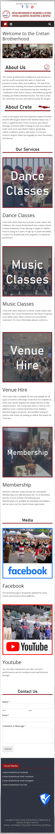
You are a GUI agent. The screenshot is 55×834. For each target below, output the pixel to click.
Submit (7, 748)
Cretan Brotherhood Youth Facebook (17, 776)
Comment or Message (14, 726)
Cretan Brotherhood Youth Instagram (18, 780)
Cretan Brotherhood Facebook (15, 772)
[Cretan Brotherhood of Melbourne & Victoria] (5, 24)
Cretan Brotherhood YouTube (14, 785)
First (4, 710)
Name (6, 702)
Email (5, 715)
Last (30, 710)
